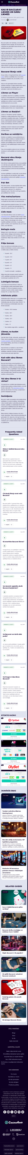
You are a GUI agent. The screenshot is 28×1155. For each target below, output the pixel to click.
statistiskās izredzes (18, 388)
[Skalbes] (13, 1134)
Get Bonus (14, 733)
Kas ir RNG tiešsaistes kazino (14, 1059)
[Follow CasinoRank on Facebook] (4, 1111)
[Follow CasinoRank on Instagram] (8, 1111)
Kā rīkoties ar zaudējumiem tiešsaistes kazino (12, 1063)
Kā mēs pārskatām (13, 1079)
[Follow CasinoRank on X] (11, 1111)
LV (13, 1116)
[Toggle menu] (2, 1)
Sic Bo (13, 1038)
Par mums (14, 1074)
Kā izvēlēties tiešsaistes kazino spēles (13, 1054)
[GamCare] (20, 1134)
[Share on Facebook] (6, 23)
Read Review (14, 736)
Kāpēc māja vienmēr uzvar (13, 1051)
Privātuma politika (14, 1085)
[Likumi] (16, 1130)
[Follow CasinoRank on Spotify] (19, 1111)
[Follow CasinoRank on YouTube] (15, 1111)
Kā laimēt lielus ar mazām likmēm (13, 1056)
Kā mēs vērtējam (13, 1082)
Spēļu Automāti (13, 1041)
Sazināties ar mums (13, 1077)
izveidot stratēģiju (5, 341)
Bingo (13, 1033)
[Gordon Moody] (6, 1134)
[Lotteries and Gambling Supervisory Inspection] (7, 1130)
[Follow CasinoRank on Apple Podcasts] (22, 1111)
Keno (13, 1035)
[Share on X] (2, 23)
